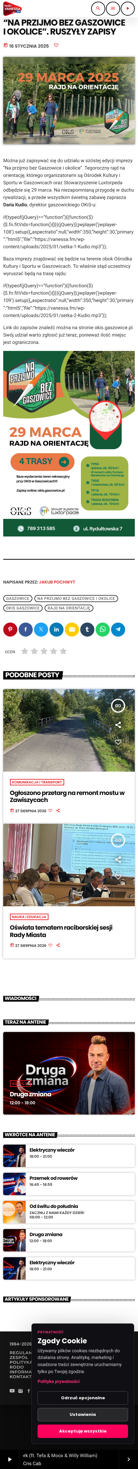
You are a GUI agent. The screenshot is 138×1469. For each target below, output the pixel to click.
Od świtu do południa (54, 1207)
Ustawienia (83, 1414)
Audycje (20, 1083)
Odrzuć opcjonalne (83, 1398)
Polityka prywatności (59, 1381)
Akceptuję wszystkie (83, 1431)
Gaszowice (17, 598)
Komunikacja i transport (37, 782)
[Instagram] (20, 1391)
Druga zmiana (30, 1094)
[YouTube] (12, 1391)
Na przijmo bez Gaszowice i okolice (76, 598)
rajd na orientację (69, 608)
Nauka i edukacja (29, 916)
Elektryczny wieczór (52, 1150)
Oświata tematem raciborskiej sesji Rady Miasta (61, 931)
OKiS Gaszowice (23, 608)
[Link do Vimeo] (12, 8)
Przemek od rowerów (53, 1178)
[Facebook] (28, 1391)
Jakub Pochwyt (57, 582)
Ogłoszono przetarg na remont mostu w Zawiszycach (67, 797)
